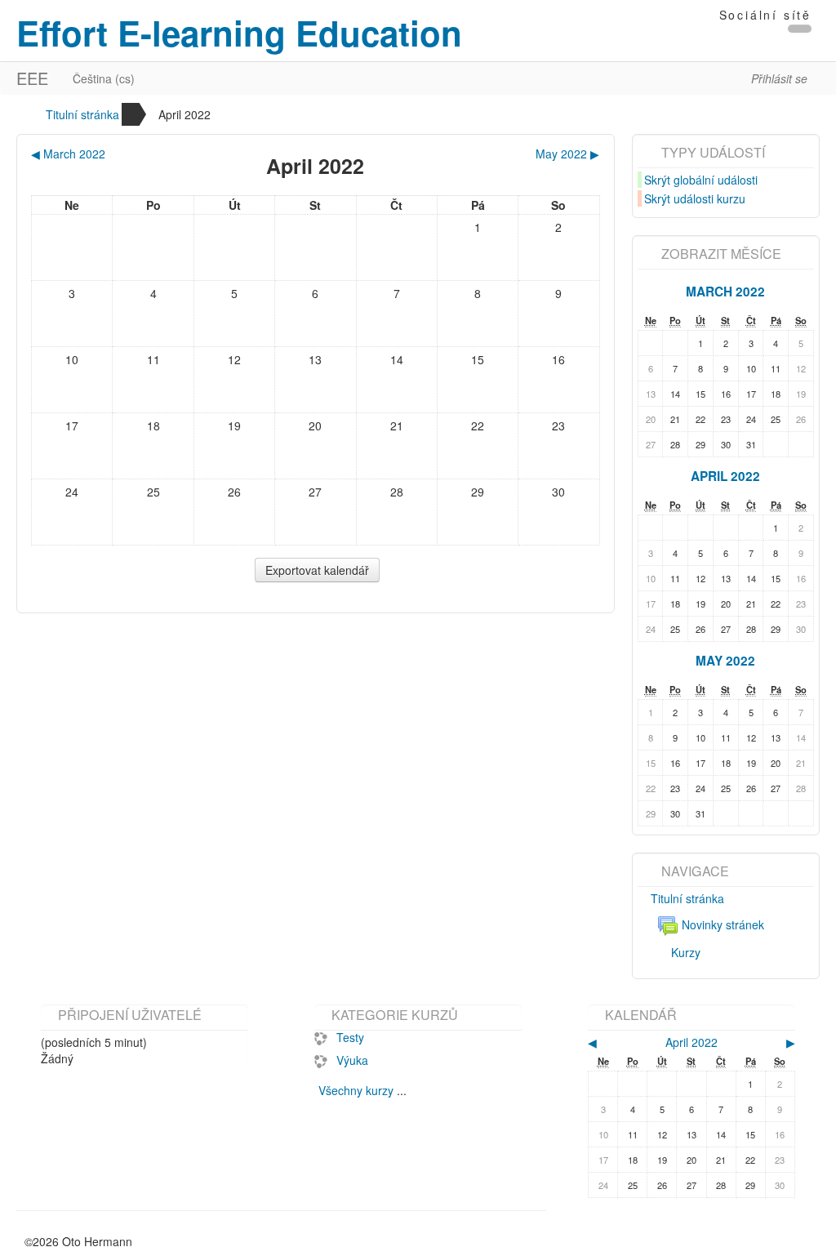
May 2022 (725, 661)
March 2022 (725, 292)
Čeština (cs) (104, 78)
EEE (32, 78)
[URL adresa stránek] (800, 28)
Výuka (352, 1060)
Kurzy (685, 952)
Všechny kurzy (356, 1090)
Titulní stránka (82, 114)
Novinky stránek (723, 924)
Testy (350, 1037)
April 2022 (184, 114)
